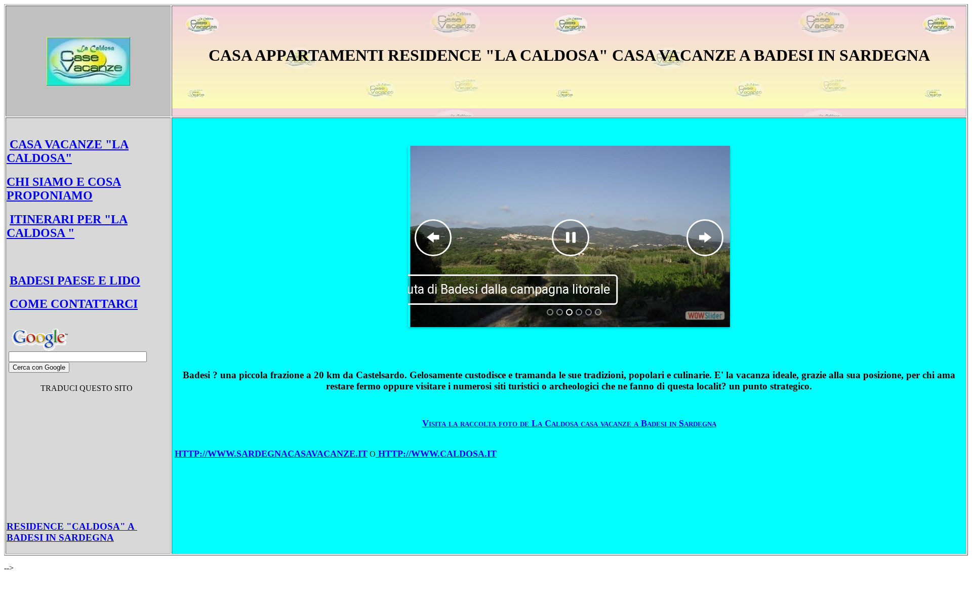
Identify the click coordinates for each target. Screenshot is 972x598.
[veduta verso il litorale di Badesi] (588, 312)
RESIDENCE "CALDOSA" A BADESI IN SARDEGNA (72, 532)
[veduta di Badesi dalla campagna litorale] (569, 312)
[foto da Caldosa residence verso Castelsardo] (598, 312)
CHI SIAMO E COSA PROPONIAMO (64, 188)
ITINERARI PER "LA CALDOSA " (67, 226)
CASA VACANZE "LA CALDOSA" (68, 151)
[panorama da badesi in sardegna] (579, 312)
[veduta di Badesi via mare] (559, 312)
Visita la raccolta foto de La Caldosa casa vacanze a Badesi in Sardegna (569, 423)
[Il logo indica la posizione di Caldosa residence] (550, 312)
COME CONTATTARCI (74, 303)
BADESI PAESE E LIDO (75, 280)
